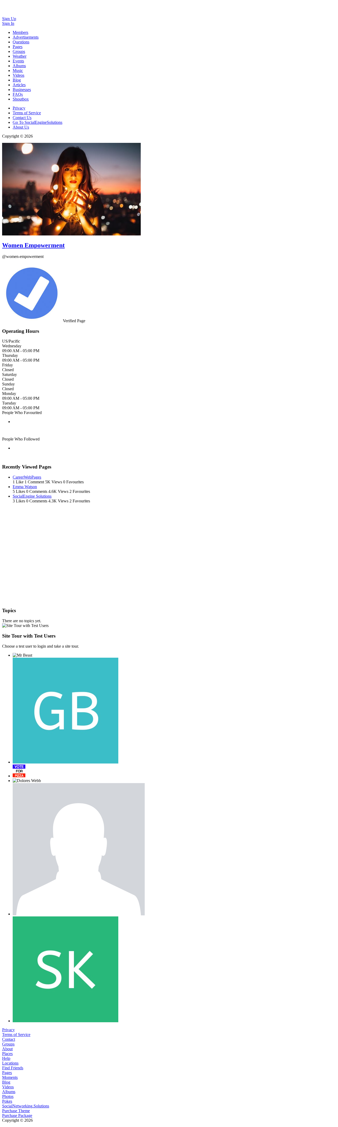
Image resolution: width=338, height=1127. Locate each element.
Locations (10, 1063)
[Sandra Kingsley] (65, 969)
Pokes (7, 1101)
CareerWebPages (27, 477)
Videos (8, 1087)
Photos (7, 1096)
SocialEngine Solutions (32, 496)
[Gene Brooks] (65, 711)
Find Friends (12, 1068)
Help (6, 1058)
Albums (8, 1091)
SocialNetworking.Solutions (25, 1106)
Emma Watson (25, 486)
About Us (21, 127)
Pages (7, 1072)
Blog (6, 1082)
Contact (8, 1039)
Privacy (19, 108)
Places (7, 1053)
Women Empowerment (33, 245)
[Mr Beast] (22, 655)
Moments (10, 1077)
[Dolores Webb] (27, 780)
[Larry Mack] (79, 849)
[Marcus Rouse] (19, 771)
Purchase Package (17, 1115)
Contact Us (22, 117)
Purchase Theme (16, 1110)
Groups (8, 1044)
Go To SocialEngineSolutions (37, 122)
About (7, 1049)
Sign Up (9, 18)
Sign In (8, 23)
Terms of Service (27, 113)
